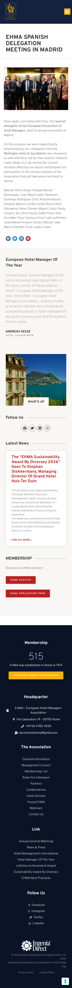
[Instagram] (47, 428)
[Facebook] (25, 428)
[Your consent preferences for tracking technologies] (65, 981)
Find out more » (21, 540)
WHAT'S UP (36, 402)
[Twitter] (32, 428)
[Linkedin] (39, 428)
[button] (67, 11)
